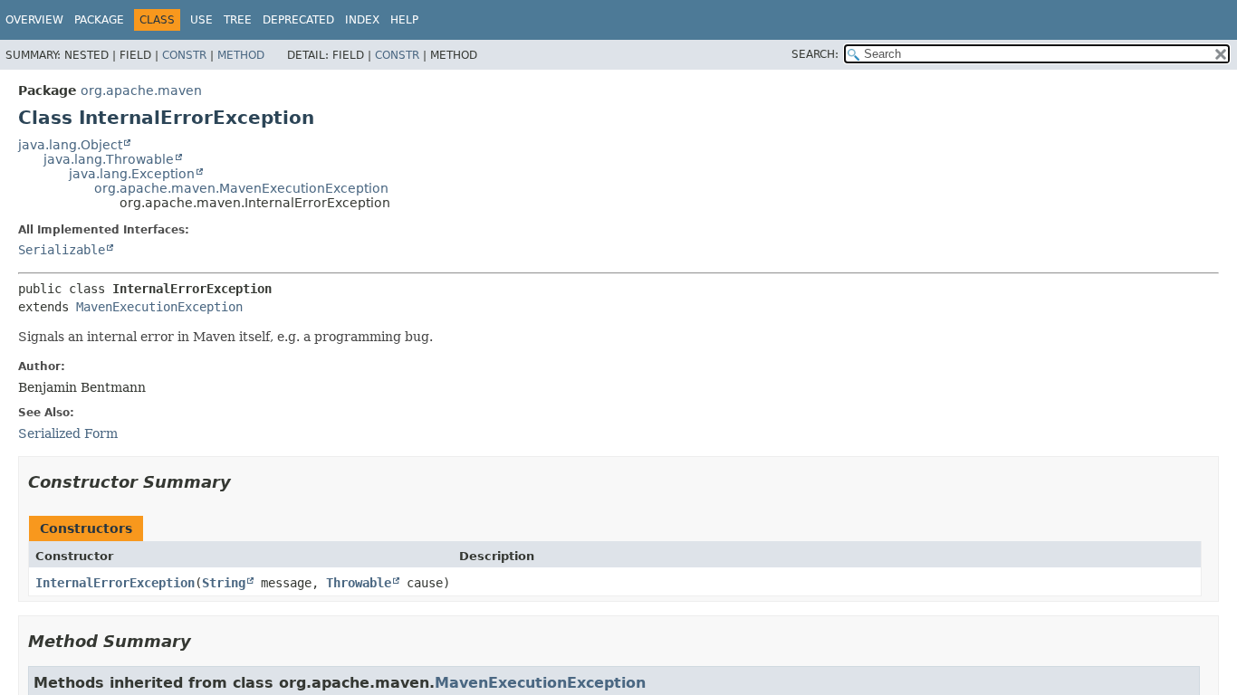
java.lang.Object (70, 145)
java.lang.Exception (132, 174)
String (223, 583)
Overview (34, 20)
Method (240, 55)
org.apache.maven (141, 90)
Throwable (358, 583)
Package (99, 20)
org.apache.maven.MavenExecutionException (241, 188)
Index (362, 20)
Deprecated (298, 20)
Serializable (61, 250)
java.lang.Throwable (108, 159)
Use (201, 20)
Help (404, 20)
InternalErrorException (115, 583)
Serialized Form (68, 433)
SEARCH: (815, 54)
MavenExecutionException (159, 307)
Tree (238, 20)
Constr (184, 55)
